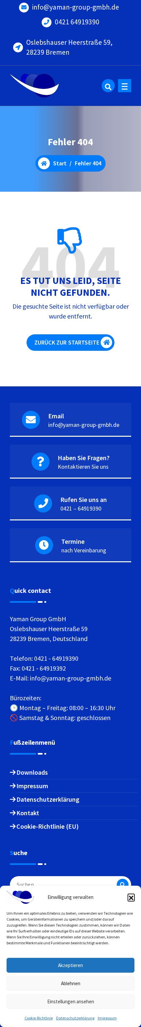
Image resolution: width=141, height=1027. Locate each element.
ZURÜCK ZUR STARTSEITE (66, 342)
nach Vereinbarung (83, 550)
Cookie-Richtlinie (39, 1017)
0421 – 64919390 (80, 508)
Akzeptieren (70, 965)
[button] (131, 897)
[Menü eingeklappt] (124, 85)
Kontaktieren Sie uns (83, 466)
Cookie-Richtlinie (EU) (47, 826)
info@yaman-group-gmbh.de (75, 7)
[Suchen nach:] (70, 884)
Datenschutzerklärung (75, 1017)
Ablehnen (70, 983)
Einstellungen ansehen (70, 1001)
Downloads (32, 772)
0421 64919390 (77, 21)
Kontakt (27, 813)
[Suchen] (123, 885)
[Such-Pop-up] (108, 85)
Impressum (107, 1017)
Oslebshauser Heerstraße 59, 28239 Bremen (69, 47)
